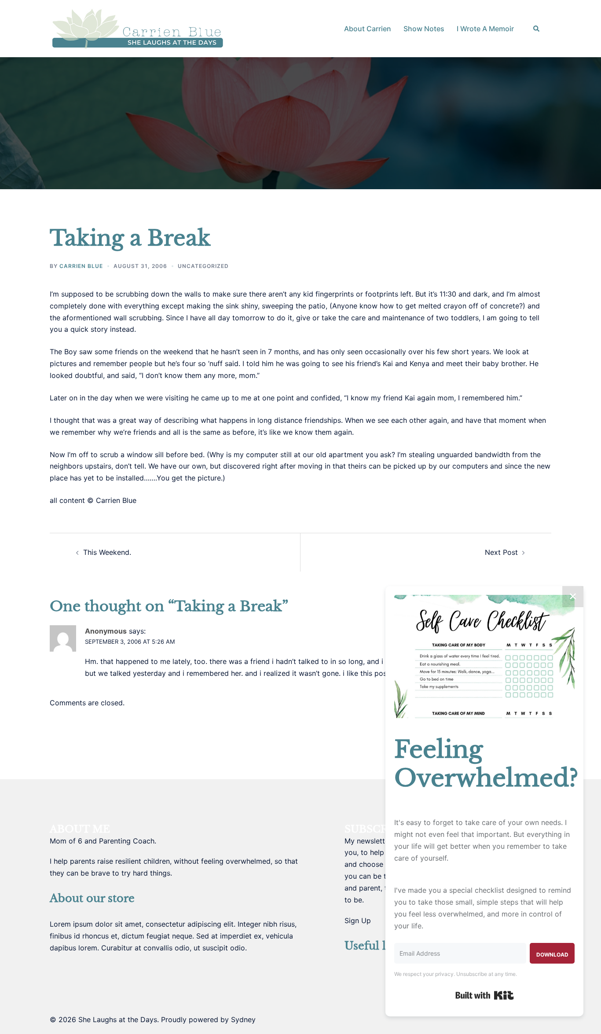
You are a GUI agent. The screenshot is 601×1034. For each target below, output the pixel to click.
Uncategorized (203, 266)
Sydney (243, 1019)
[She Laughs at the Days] (138, 27)
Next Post (501, 552)
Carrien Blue (81, 266)
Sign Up (357, 920)
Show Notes (423, 28)
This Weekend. (107, 552)
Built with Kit (484, 995)
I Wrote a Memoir (485, 28)
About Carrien (367, 28)
